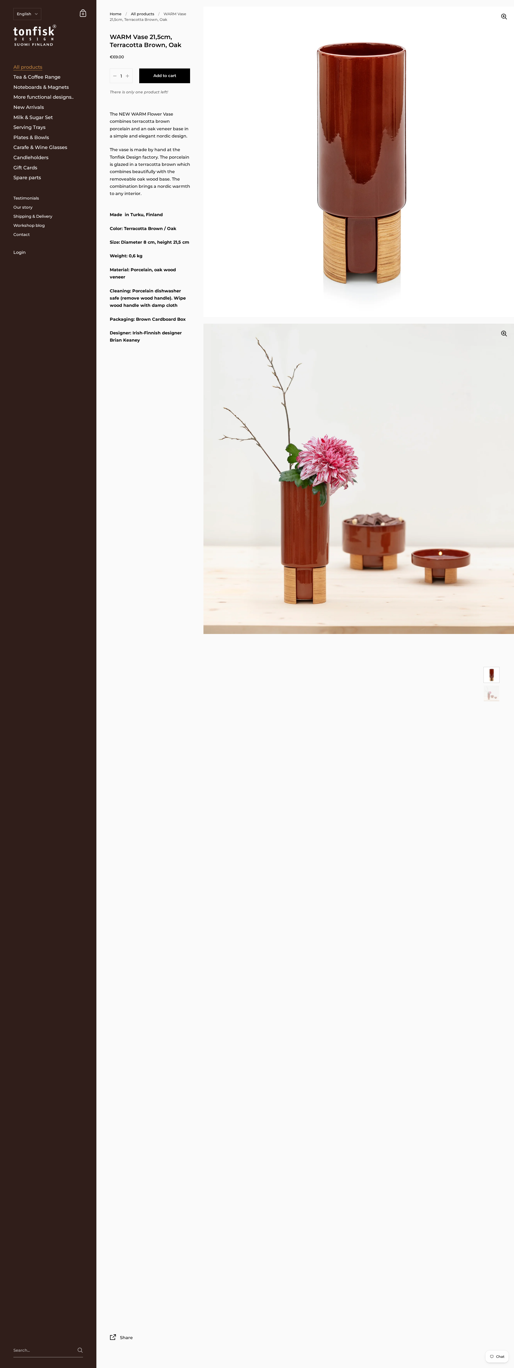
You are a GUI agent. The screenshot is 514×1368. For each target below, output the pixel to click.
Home (116, 14)
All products (142, 14)
